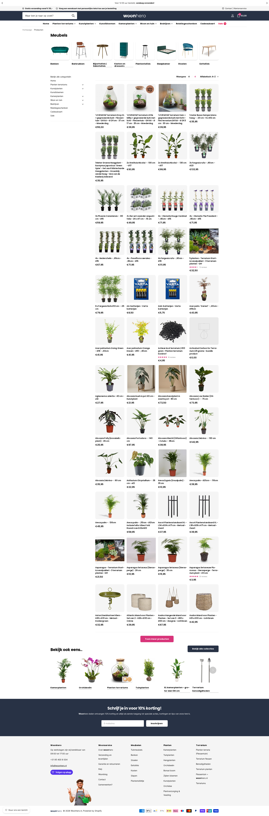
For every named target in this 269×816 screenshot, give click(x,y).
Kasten (134, 770)
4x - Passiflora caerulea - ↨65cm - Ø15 (139, 259)
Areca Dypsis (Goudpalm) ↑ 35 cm (171, 482)
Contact (102, 779)
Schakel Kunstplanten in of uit (83, 88)
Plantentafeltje (137, 781)
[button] (2, 3)
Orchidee (168, 786)
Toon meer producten (157, 639)
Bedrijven (54, 104)
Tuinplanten (169, 755)
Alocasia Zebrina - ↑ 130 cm (202, 438)
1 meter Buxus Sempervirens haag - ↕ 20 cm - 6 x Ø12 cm (202, 116)
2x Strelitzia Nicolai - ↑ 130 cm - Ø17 (172, 164)
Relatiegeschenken (186, 23)
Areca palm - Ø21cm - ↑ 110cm (203, 480)
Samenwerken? (105, 784)
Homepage (27, 30)
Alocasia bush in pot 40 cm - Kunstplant (140, 397)
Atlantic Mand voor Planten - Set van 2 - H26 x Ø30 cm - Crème (141, 618)
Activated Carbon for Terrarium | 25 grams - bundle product (203, 351)
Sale (52, 115)
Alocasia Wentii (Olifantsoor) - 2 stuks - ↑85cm (172, 439)
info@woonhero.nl (58, 765)
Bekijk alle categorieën (60, 77)
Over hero (105, 750)
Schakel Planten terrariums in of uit (83, 85)
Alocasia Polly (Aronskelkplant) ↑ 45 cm (108, 439)
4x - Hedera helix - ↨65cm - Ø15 (108, 259)
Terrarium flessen (204, 759)
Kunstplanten (86, 23)
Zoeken (73, 15)
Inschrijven (157, 723)
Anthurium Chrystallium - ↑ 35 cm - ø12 (141, 482)
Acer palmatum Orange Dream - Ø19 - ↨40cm (138, 349)
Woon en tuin (56, 100)
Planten (167, 745)
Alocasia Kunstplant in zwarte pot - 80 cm (169, 397)
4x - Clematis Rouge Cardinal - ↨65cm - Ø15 (172, 217)
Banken (134, 755)
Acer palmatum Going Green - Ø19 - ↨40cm (109, 349)
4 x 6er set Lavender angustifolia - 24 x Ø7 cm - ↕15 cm (141, 217)
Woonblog (102, 774)
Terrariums (201, 783)
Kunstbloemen (107, 23)
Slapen (134, 775)
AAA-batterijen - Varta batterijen (169, 307)
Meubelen (136, 745)
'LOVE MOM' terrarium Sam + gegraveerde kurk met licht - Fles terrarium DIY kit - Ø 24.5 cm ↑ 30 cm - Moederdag (172, 119)
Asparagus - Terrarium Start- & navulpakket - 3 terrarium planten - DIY (109, 570)
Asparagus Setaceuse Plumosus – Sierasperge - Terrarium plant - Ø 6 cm (203, 570)
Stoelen (134, 760)
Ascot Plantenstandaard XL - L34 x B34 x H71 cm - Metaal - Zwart (172, 525)
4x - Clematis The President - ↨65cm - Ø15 (203, 217)
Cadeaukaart (207, 23)
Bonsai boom (169, 770)
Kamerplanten (126, 23)
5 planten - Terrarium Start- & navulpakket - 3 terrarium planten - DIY (203, 261)
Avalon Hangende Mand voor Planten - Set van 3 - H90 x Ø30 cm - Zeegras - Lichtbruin (172, 618)
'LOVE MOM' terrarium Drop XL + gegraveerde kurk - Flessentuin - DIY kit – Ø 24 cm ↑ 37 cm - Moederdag (109, 119)
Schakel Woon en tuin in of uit (83, 100)
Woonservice (105, 745)
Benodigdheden (203, 764)
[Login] (232, 16)
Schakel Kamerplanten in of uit (83, 96)
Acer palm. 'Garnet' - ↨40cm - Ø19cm (203, 307)
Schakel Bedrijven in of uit (83, 104)
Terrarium (201, 745)
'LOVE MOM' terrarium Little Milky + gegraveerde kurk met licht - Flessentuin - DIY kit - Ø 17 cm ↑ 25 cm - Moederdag (141, 119)
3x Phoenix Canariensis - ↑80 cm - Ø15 (109, 217)
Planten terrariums (63, 23)
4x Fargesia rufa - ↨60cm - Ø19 (171, 259)
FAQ (100, 769)
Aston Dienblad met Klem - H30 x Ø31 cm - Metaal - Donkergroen (108, 618)
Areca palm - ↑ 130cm (105, 522)
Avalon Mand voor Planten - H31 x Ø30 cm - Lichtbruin (202, 617)
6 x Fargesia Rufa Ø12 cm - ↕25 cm (109, 307)
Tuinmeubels (136, 750)
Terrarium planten (204, 769)
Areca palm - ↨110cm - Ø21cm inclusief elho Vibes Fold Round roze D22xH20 (141, 525)
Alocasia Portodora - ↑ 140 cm (139, 439)
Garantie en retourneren (109, 764)
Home (46, 23)
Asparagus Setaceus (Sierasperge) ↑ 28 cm (141, 569)
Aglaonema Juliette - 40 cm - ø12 (109, 397)
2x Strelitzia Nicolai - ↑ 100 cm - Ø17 (141, 164)
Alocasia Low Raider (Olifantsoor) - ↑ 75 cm (201, 397)
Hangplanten (169, 760)
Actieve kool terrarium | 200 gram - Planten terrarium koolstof (171, 351)
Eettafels (135, 765)
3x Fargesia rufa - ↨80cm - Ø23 (202, 164)
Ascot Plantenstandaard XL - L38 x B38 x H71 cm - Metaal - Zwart (203, 525)
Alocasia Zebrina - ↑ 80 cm (108, 480)
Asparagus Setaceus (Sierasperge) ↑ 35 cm (172, 569)
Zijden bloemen (171, 775)
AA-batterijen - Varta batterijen (137, 307)
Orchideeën (169, 765)
